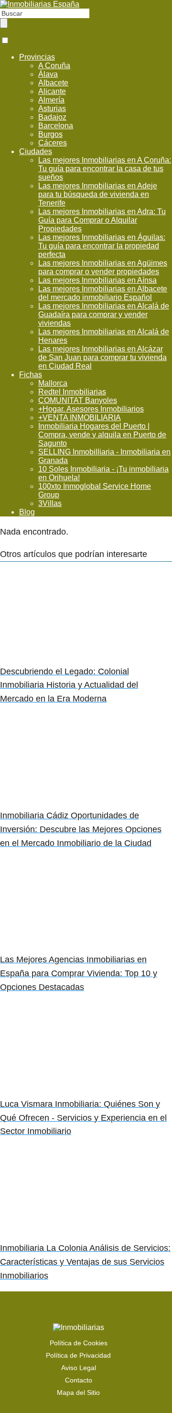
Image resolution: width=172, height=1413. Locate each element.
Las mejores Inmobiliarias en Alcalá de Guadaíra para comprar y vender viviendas (103, 314)
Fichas (30, 375)
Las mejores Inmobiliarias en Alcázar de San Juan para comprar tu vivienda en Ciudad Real (102, 357)
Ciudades (35, 151)
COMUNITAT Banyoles (77, 400)
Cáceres (52, 143)
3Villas (50, 503)
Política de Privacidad (78, 1355)
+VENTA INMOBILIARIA (79, 417)
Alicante (52, 91)
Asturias (52, 108)
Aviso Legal (78, 1368)
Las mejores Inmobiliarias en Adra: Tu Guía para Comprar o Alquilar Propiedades (102, 220)
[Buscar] (4, 23)
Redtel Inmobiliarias (72, 392)
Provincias (37, 57)
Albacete (53, 83)
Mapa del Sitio (78, 1392)
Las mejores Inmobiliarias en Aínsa (97, 280)
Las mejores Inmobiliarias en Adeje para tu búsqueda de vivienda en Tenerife (97, 194)
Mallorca (52, 383)
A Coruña (54, 66)
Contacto (78, 1380)
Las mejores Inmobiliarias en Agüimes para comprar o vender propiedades (102, 267)
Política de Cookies (79, 1343)
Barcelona (55, 126)
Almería (51, 100)
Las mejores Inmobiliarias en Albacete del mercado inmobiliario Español (102, 293)
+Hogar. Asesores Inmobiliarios (91, 409)
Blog (27, 512)
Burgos (50, 134)
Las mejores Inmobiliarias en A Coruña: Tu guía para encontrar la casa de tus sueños (104, 168)
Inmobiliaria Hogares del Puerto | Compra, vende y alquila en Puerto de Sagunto (102, 434)
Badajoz (52, 117)
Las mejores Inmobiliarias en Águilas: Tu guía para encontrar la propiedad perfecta (101, 245)
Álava (48, 74)
